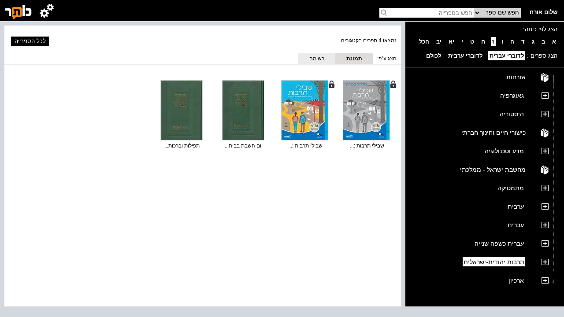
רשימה (316, 58)
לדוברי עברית (507, 55)
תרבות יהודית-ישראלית (494, 261)
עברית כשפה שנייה (499, 243)
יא (451, 41)
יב (439, 41)
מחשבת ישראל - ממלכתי (493, 169)
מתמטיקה (510, 188)
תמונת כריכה (354, 59)
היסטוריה (512, 114)
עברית (516, 225)
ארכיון (516, 280)
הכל (424, 41)
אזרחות (516, 77)
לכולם (433, 55)
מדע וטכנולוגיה (504, 151)
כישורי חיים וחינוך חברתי (493, 132)
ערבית (516, 206)
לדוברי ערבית (465, 55)
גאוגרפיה (512, 95)
